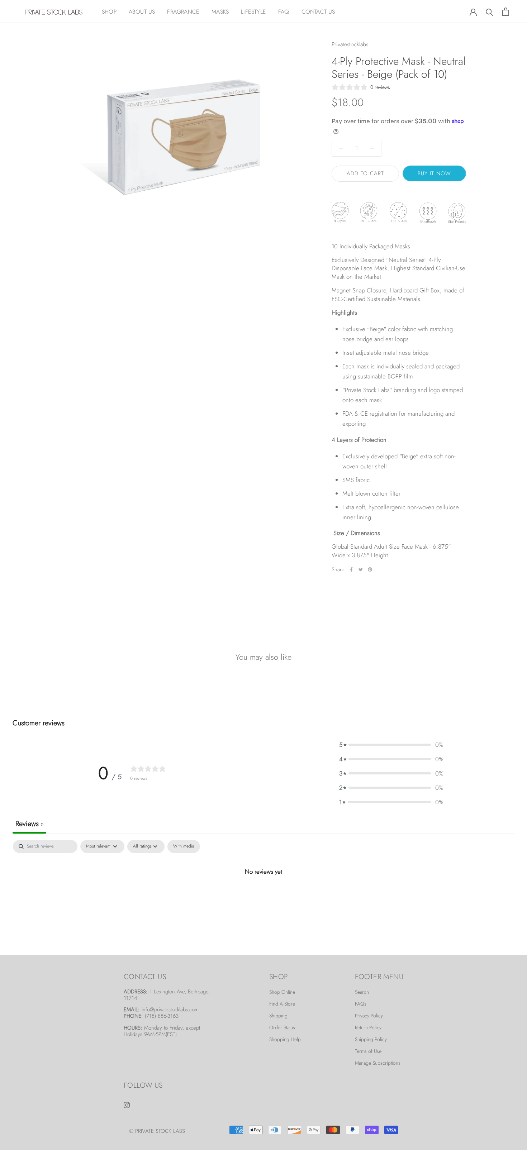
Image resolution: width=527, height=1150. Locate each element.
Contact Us (318, 12)
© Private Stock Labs (157, 1131)
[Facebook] (351, 569)
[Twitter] (361, 569)
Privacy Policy (369, 1015)
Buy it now (434, 173)
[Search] (489, 11)
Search (362, 992)
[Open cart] (505, 12)
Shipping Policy (371, 1039)
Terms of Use (368, 1051)
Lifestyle (253, 12)
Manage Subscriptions (377, 1063)
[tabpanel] (263, 895)
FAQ (283, 12)
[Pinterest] (370, 569)
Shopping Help (285, 1039)
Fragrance (183, 12)
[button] (391, 745)
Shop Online (282, 992)
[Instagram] (127, 1104)
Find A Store (282, 1003)
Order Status (282, 1027)
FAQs (360, 1003)
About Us (142, 12)
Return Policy (368, 1027)
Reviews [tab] (29, 824)
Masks (220, 12)
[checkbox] (183, 846)
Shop (109, 12)
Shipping (278, 1015)
